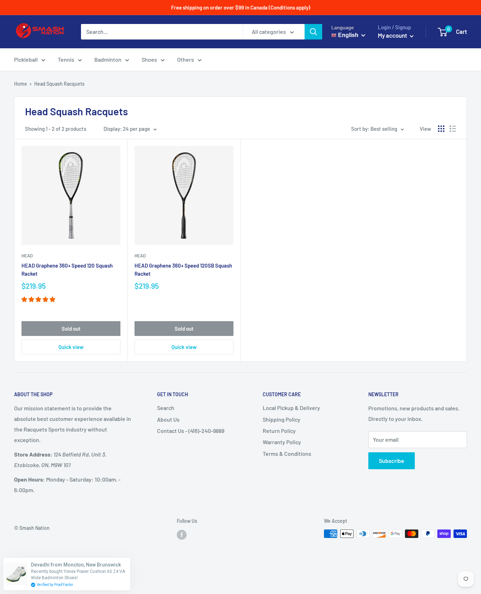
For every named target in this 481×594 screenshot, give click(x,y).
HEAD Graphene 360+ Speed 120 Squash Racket (67, 269)
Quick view (70, 347)
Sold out (71, 328)
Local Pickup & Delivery (291, 407)
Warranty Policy (282, 442)
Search (165, 407)
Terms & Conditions (287, 453)
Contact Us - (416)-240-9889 (190, 430)
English (347, 35)
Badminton (107, 59)
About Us (168, 419)
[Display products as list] (453, 128)
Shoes (149, 59)
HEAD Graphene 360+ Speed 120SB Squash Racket (183, 269)
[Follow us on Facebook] (182, 534)
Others (185, 59)
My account (393, 35)
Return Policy (279, 430)
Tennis (66, 59)
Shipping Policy (281, 419)
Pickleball (26, 59)
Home (20, 84)
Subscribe (391, 460)
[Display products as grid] (441, 128)
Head (27, 255)
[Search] (313, 31)
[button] (38, 299)
